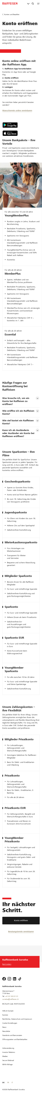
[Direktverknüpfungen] (28, 3)
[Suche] (33, 3)
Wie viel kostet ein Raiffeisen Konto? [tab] (18, 422)
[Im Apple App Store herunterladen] (10, 133)
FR (8, 1082)
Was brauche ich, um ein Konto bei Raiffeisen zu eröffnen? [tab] (16, 401)
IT (12, 1082)
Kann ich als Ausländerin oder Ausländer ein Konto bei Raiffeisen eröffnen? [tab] (18, 433)
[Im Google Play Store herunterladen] (10, 125)
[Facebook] (4, 979)
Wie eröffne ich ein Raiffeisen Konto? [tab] (18, 412)
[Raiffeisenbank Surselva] (10, 3)
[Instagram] (9, 979)
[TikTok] (20, 979)
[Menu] (38, 3)
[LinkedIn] (14, 979)
